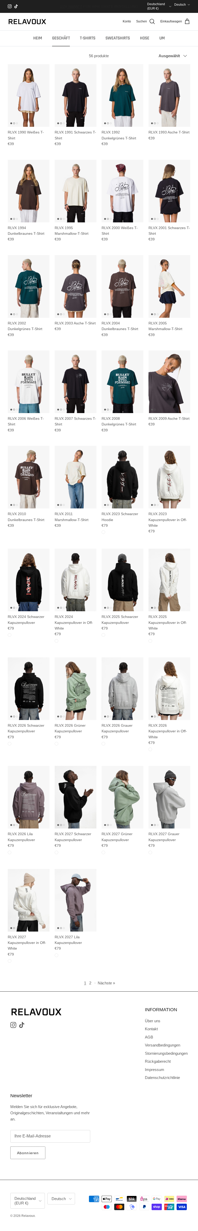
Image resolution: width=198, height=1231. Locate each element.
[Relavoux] (27, 21)
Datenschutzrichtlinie (162, 1077)
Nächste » (106, 983)
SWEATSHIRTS (117, 38)
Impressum (154, 1069)
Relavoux (28, 1216)
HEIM (37, 38)
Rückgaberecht (158, 1061)
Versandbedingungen (162, 1045)
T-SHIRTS (87, 38)
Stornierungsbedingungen (166, 1053)
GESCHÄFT (61, 38)
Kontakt (151, 1029)
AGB (149, 1037)
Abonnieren (28, 1153)
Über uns (152, 1021)
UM (162, 38)
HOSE (144, 38)
